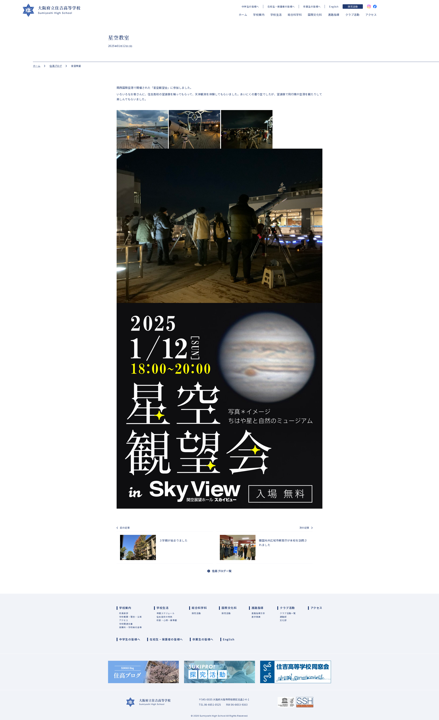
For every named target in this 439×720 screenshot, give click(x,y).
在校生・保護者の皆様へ (281, 6)
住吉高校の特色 (164, 616)
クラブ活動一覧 (288, 613)
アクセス (371, 15)
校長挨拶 (123, 613)
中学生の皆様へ (250, 6)
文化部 (283, 620)
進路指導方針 (258, 613)
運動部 (283, 616)
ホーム (243, 15)
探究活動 (353, 6)
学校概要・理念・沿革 (130, 616)
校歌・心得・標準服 (167, 620)
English (333, 6)
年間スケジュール (166, 613)
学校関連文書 (126, 623)
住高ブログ (56, 66)
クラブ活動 (352, 15)
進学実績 (256, 616)
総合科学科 (295, 15)
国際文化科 (315, 15)
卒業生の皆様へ (312, 6)
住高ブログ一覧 (222, 571)
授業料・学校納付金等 (130, 627)
